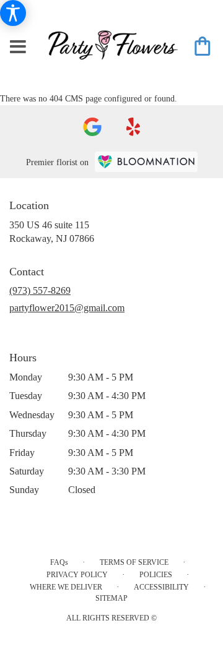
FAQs (59, 562)
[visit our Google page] (92, 127)
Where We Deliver (66, 587)
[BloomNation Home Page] (146, 162)
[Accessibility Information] (13, 13)
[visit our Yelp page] (133, 127)
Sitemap (111, 598)
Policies (155, 574)
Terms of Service (134, 562)
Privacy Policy (77, 574)
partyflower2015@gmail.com (67, 308)
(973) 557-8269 (40, 290)
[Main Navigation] (18, 47)
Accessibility (161, 587)
